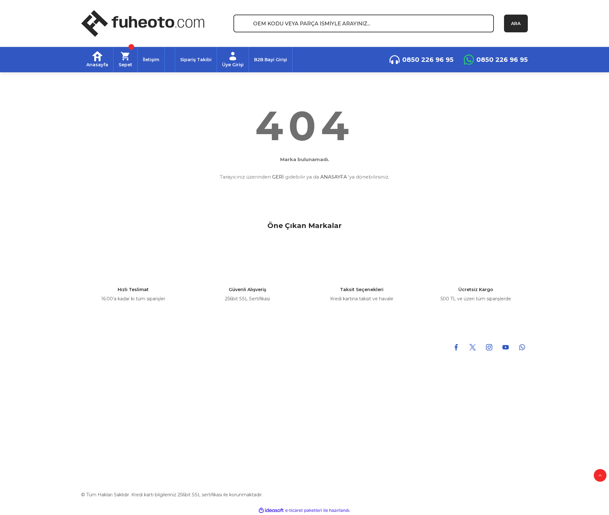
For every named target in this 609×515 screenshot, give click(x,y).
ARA (516, 23)
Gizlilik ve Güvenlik (330, 410)
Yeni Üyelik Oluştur (444, 410)
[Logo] (142, 23)
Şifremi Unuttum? (443, 449)
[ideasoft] (271, 510)
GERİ (278, 177)
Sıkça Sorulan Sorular (446, 436)
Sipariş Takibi (437, 423)
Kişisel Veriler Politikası (334, 436)
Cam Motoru (209, 436)
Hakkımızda (94, 397)
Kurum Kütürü (97, 410)
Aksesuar (205, 397)
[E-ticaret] (303, 510)
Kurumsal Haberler (101, 449)
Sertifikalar (92, 436)
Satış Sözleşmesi (328, 397)
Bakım (202, 423)
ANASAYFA (333, 177)
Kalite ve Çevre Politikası (108, 423)
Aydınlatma (207, 410)
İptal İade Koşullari (329, 423)
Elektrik (203, 449)
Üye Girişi (434, 397)
